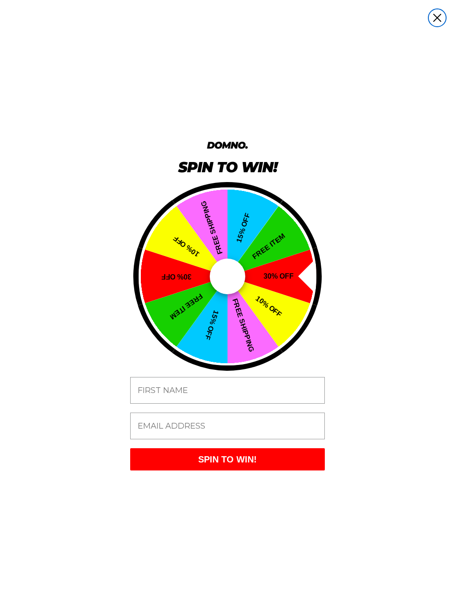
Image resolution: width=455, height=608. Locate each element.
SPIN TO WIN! (227, 459)
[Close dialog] (437, 18)
